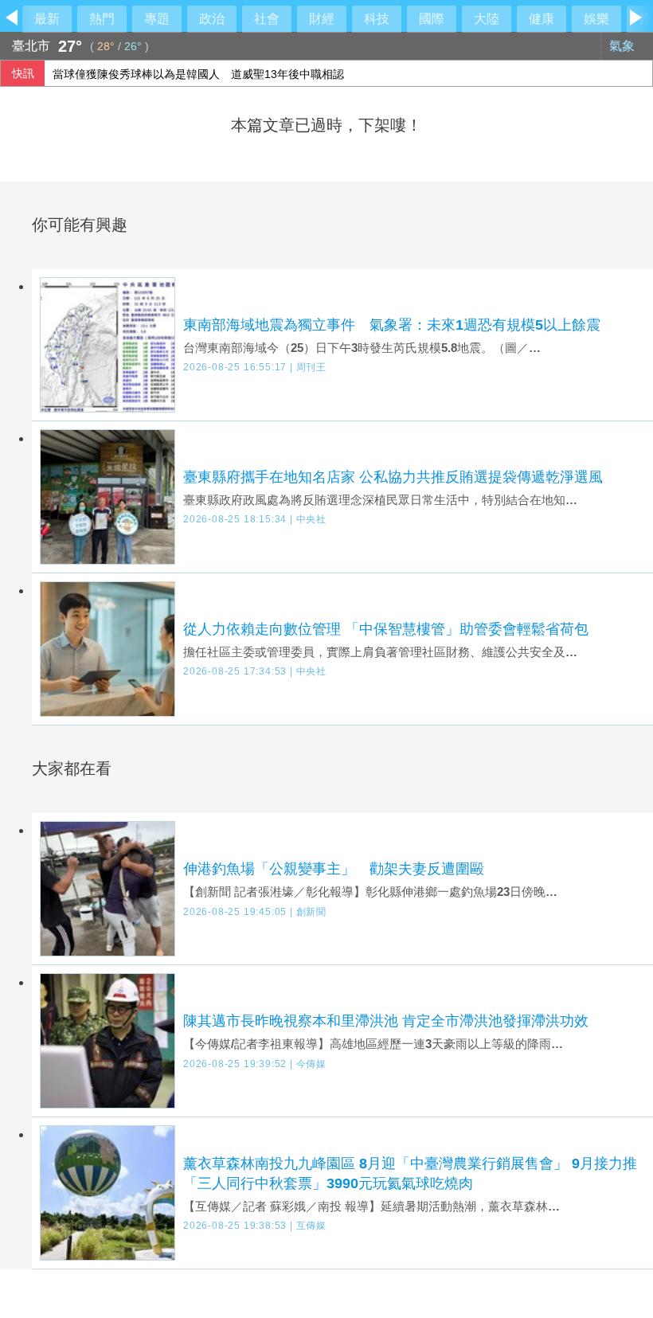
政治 (212, 18)
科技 (376, 18)
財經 (321, 18)
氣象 (623, 46)
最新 (47, 18)
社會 (267, 18)
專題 (157, 18)
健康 (541, 18)
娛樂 (596, 18)
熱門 (102, 18)
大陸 (486, 18)
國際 (431, 18)
